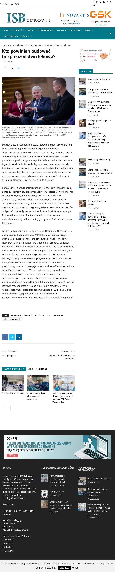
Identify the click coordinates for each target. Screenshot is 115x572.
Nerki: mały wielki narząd (13, 393)
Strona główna (8, 45)
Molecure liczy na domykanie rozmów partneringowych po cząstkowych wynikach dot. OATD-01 (98, 139)
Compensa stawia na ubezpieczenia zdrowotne (36, 396)
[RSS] (104, 2)
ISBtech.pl (8, 547)
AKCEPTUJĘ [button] (64, 568)
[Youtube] (93, 5)
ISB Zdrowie (26, 476)
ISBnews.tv (8, 543)
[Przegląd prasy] (44, 494)
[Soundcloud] (107, 2)
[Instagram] (97, 2)
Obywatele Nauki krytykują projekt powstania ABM (58, 479)
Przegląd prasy (9, 355)
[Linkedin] (100, 2)
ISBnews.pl (8, 539)
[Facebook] (93, 2)
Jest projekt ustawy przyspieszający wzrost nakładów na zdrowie (61, 505)
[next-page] (9, 408)
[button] (110, 33)
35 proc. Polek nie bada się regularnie (61, 357)
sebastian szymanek (11, 319)
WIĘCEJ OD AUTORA (37, 369)
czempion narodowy (42, 315)
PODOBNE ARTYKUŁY (14, 369)
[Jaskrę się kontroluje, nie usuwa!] (82, 123)
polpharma (58, 315)
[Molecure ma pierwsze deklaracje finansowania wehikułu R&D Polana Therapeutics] (64, 383)
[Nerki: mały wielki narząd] (13, 383)
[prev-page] (4, 408)
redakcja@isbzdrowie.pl (14, 498)
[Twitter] (110, 2)
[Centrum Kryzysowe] (96, 61)
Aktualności (22, 45)
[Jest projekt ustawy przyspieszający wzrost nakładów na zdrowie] (44, 504)
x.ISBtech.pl (8, 550)
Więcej (75, 567)
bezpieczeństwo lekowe (20, 315)
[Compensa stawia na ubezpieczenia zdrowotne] (38, 383)
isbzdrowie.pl (74, 24)
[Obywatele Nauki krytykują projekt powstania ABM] (44, 478)
